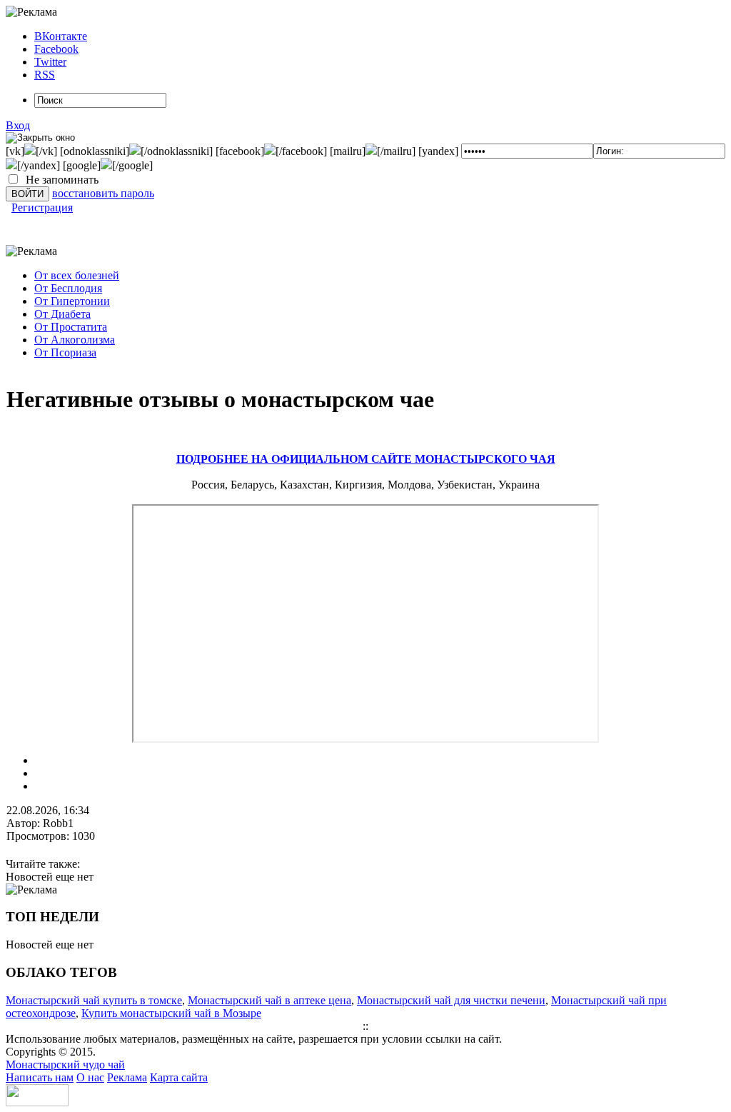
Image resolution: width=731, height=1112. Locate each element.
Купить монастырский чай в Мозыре (171, 1013)
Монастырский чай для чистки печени (451, 1000)
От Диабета (62, 314)
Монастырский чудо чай (65, 1064)
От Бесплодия (68, 288)
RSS (44, 75)
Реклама (127, 1077)
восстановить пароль (103, 193)
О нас (90, 1077)
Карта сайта (179, 1077)
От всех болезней (76, 275)
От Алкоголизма (74, 340)
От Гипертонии (72, 301)
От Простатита (70, 327)
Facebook (56, 49)
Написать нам (40, 1077)
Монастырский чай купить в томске (94, 1000)
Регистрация (42, 207)
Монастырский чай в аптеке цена (269, 1000)
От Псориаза (65, 352)
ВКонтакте (60, 36)
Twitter (50, 62)
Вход (18, 125)
